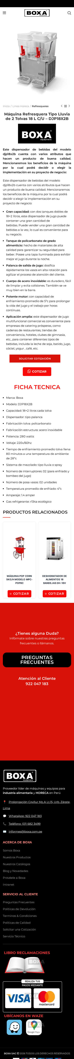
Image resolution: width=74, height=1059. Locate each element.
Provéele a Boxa (14, 878)
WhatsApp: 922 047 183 (25, 816)
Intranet (8, 884)
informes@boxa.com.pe (25, 831)
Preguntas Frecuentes (37, 660)
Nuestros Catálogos (16, 864)
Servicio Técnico (14, 936)
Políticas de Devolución (19, 909)
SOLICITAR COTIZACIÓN (35, 358)
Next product (69, 106)
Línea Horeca (21, 106)
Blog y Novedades (15, 871)
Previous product (62, 106)
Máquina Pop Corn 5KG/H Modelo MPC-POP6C (19, 580)
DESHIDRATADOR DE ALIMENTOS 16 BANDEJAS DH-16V (54, 580)
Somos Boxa (11, 850)
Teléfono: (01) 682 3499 (24, 824)
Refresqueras (40, 106)
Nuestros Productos (17, 857)
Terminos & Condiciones (20, 916)
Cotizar (21, 593)
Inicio (6, 106)
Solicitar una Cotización (19, 929)
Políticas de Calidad (17, 922)
